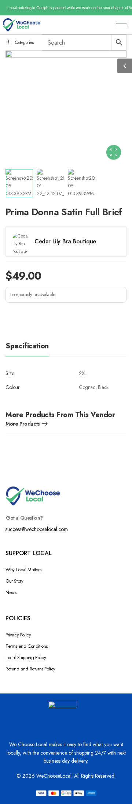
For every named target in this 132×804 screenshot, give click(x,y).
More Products (23, 423)
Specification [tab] (27, 346)
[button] (124, 66)
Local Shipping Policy (26, 657)
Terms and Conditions (27, 646)
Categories (24, 43)
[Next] (110, 107)
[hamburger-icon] (121, 25)
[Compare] (13, 316)
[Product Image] (66, 108)
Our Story (14, 580)
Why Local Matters (23, 569)
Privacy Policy (18, 634)
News (11, 592)
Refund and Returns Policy (30, 668)
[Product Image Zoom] (113, 152)
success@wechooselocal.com (37, 529)
